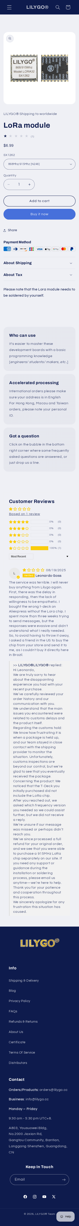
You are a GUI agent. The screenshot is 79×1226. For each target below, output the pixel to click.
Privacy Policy (19, 1001)
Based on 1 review (24, 514)
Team (51, 1214)
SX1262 (9, 155)
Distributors (18, 1063)
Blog (12, 990)
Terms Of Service (22, 1052)
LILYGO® (41, 1214)
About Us (16, 1032)
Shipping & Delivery (24, 980)
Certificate (17, 1042)
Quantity (10, 175)
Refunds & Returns (23, 1021)
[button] (9, 7)
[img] (34, 570)
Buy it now (40, 214)
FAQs (13, 1011)
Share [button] (12, 230)
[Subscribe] (64, 1179)
